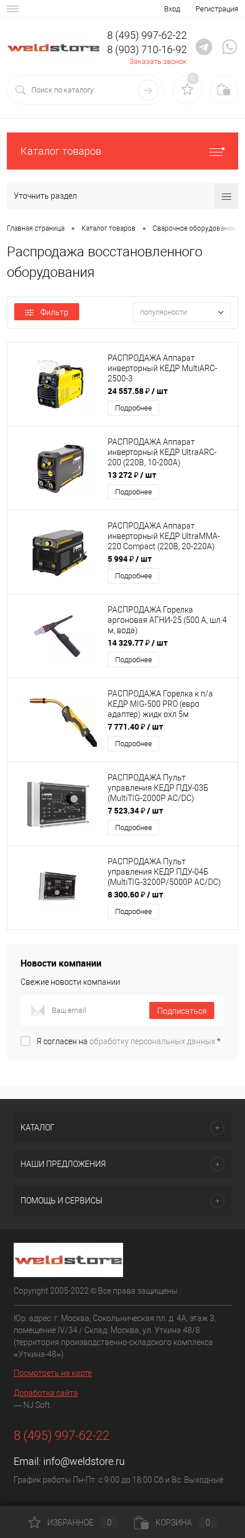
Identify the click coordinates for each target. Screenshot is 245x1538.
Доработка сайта (46, 1393)
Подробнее (133, 408)
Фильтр (54, 312)
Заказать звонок (158, 61)
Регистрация (216, 9)
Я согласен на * (128, 1041)
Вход (172, 9)
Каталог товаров (61, 151)
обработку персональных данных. (153, 1041)
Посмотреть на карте (53, 1373)
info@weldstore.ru (84, 1461)
